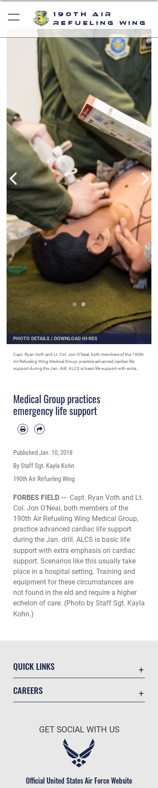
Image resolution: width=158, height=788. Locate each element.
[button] (14, 18)
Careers (28, 690)
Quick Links (33, 666)
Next (144, 179)
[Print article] (23, 429)
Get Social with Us (79, 730)
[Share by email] (39, 429)
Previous (14, 179)
